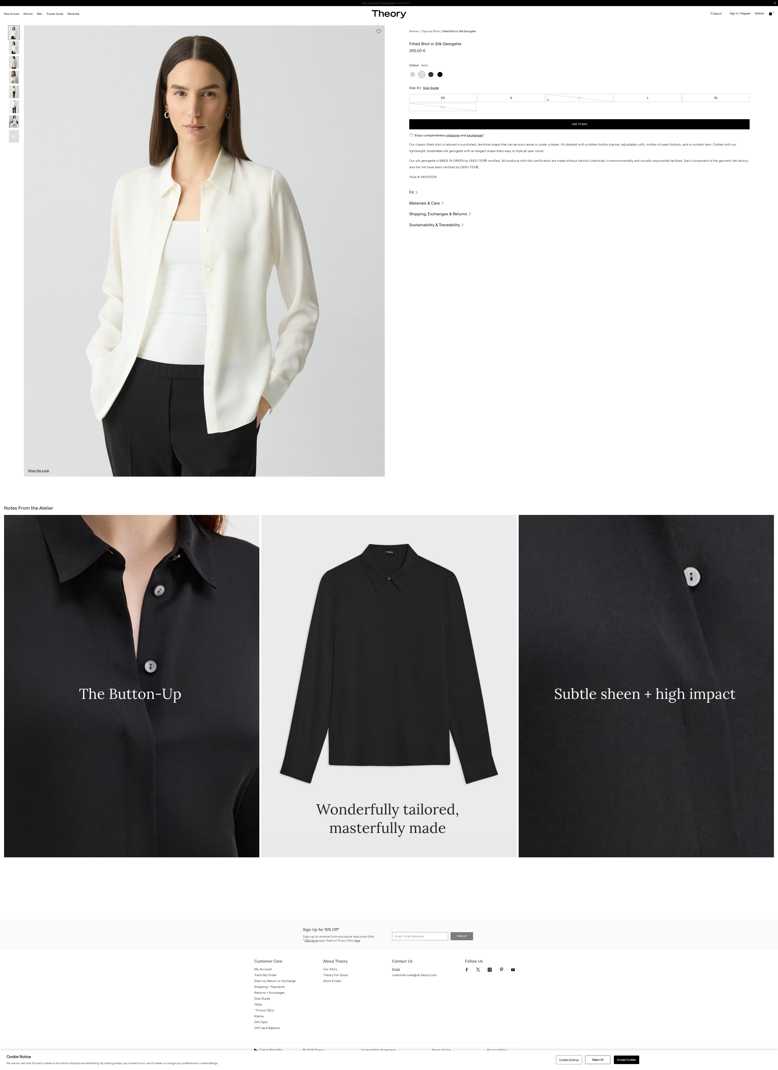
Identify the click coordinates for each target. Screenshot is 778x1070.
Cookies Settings (569, 1059)
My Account (263, 969)
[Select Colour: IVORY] (421, 74)
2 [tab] (91, 476)
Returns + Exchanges (269, 993)
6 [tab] (272, 476)
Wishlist (759, 13)
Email (396, 969)
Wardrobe (73, 13)
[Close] (775, 3)
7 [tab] (317, 476)
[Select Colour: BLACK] (440, 74)
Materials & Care (424, 203)
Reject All (597, 1059)
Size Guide (431, 88)
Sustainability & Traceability (434, 224)
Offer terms (311, 940)
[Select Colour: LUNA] (412, 74)
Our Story (330, 969)
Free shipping (370, 2)
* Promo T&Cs (264, 1010)
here (357, 940)
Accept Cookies (626, 1059)
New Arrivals (11, 13)
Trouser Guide (54, 13)
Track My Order (265, 975)
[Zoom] (378, 470)
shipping (453, 135)
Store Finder (332, 981)
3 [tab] (136, 476)
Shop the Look (38, 471)
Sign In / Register (740, 13)
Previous (30, 251)
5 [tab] (227, 476)
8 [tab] (363, 476)
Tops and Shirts (431, 31)
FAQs (258, 1004)
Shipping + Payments (269, 987)
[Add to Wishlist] (378, 33)
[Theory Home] (389, 14)
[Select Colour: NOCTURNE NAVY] (430, 74)
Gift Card (260, 1022)
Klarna (258, 1016)
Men (39, 13)
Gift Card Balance (267, 1028)
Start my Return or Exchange (275, 981)
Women (28, 13)
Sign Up (462, 936)
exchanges (387, 2)
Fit (411, 192)
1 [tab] (45, 476)
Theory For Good (335, 975)
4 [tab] (181, 476)
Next (379, 251)
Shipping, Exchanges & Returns (438, 213)
